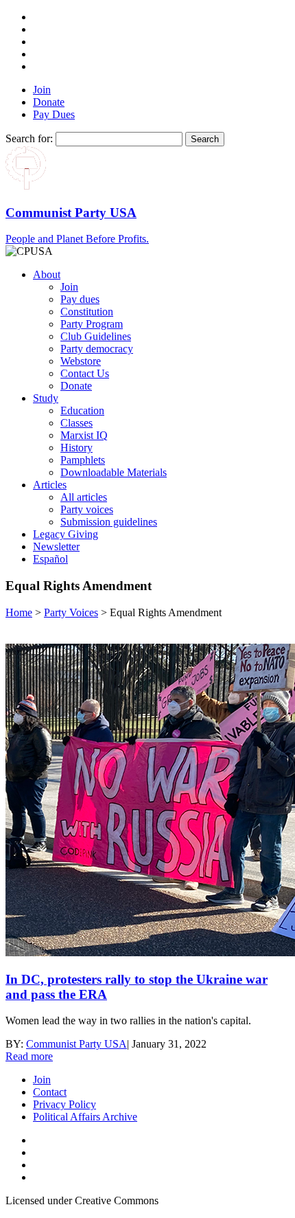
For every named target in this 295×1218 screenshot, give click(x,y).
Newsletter (56, 546)
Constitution (86, 311)
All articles (83, 497)
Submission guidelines (108, 522)
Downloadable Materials (113, 472)
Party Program (91, 324)
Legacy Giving (65, 534)
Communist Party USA (76, 1044)
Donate (48, 102)
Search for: (29, 138)
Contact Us (84, 373)
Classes (76, 423)
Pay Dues (54, 114)
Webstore (80, 361)
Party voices (86, 509)
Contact (50, 1092)
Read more (29, 1056)
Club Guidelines (95, 336)
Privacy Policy (64, 1104)
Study (45, 398)
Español (50, 559)
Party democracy (96, 348)
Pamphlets (82, 460)
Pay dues (79, 299)
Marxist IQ (84, 435)
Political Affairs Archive (85, 1117)
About (46, 274)
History (76, 447)
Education (82, 410)
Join (42, 89)
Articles (50, 484)
